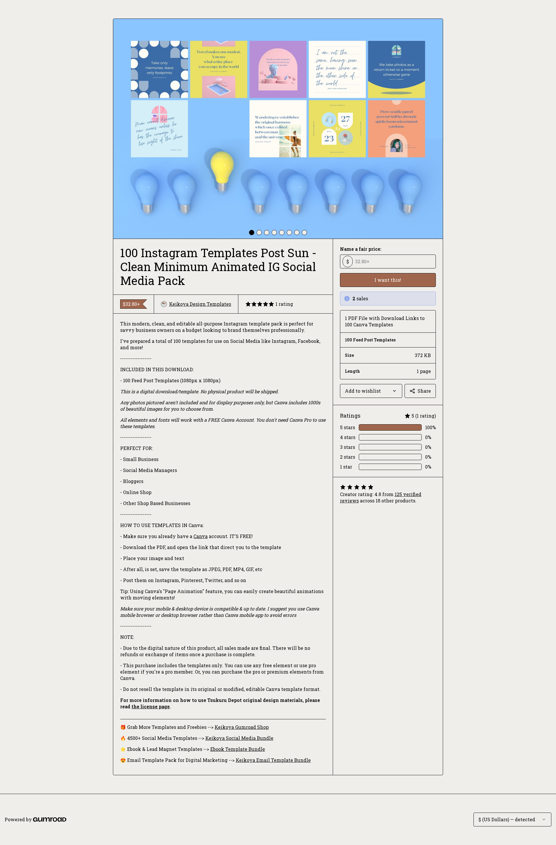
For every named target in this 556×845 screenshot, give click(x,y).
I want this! (387, 280)
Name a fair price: (360, 249)
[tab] (251, 232)
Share (424, 391)
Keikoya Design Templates (200, 304)
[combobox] (371, 391)
